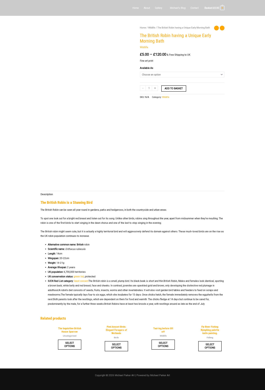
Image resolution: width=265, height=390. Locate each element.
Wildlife (151, 27)
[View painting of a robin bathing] (51, 173)
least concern (81, 281)
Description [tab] (46, 194)
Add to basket (174, 88)
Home (143, 27)
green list (79, 276)
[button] (163, 7)
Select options (69, 344)
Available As (146, 68)
